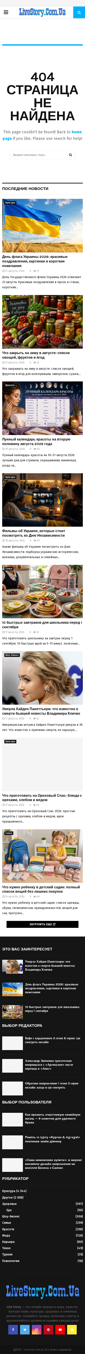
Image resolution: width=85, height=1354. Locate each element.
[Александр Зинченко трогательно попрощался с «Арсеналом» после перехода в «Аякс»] (12, 1066)
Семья (8, 568)
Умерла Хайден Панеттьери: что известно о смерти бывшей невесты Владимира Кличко (41, 711)
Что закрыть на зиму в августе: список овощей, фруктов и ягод (36, 355)
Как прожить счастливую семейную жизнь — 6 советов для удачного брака (52, 1118)
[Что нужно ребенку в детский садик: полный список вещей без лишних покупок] (42, 856)
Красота (9, 385)
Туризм (7, 1254)
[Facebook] (13, 1329)
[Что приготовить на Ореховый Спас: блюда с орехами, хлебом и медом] (42, 764)
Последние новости (25, 188)
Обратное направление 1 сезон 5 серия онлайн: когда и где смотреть (51, 1085)
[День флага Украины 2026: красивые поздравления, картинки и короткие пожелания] (42, 225)
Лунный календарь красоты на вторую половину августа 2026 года (36, 441)
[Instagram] (36, 1329)
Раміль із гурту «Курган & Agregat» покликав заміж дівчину (52, 1139)
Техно (6, 1248)
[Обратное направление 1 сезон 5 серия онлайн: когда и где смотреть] (12, 1088)
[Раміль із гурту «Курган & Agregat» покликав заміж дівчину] (12, 1142)
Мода (6, 1235)
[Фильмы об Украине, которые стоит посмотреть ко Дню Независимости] (42, 500)
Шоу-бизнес (12, 655)
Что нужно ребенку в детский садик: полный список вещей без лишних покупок (41, 889)
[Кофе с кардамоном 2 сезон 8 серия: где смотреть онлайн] (12, 1043)
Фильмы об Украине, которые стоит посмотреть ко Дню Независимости (33, 533)
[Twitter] (25, 1329)
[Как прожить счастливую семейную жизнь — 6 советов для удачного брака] (12, 1119)
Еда (7, 299)
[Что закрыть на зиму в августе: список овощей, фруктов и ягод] (42, 322)
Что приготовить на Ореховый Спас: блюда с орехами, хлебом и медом (42, 797)
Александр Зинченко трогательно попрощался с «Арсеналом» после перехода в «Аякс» (49, 1064)
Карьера (8, 1242)
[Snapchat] (72, 1329)
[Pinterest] (48, 1329)
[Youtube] (60, 1329)
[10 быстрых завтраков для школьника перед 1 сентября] (42, 591)
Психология (10, 1261)
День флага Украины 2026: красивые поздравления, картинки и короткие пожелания (35, 261)
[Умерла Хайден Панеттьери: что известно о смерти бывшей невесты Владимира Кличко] (42, 678)
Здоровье (9, 1204)
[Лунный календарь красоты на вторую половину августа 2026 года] (42, 408)
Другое (7, 1197)
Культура (10, 202)
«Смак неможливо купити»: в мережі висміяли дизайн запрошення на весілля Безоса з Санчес (53, 1164)
